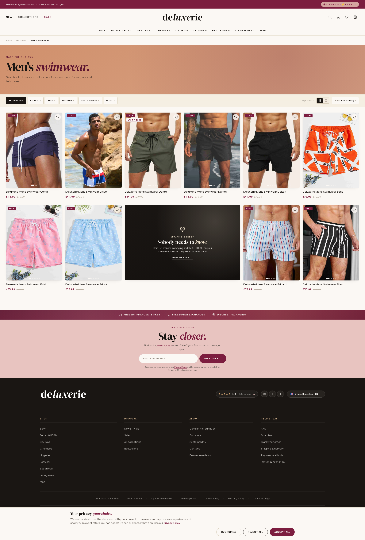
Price (110, 100)
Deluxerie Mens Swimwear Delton (264, 191)
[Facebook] (272, 394)
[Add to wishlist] (58, 117)
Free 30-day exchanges (51, 4)
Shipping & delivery (272, 448)
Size (52, 100)
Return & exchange (273, 462)
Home (9, 40)
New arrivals (131, 428)
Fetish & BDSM (121, 30)
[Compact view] (320, 100)
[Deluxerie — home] (182, 17)
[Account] (338, 17)
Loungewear (245, 30)
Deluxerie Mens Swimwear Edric (323, 191)
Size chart (267, 435)
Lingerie (181, 30)
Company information (203, 428)
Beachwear (221, 30)
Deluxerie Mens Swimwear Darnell (205, 191)
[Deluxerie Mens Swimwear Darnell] (212, 150)
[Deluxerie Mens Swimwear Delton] (271, 150)
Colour (35, 100)
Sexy (102, 30)
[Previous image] (10, 150)
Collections (28, 17)
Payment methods (272, 455)
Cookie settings (261, 498)
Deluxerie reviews (200, 455)
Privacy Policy (180, 367)
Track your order (271, 442)
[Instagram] (264, 394)
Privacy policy (188, 498)
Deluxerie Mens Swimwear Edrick (86, 284)
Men (263, 30)
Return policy (134, 498)
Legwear (200, 30)
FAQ (263, 428)
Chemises (163, 30)
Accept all (282, 531)
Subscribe (213, 358)
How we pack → (182, 257)
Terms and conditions (106, 498)
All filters (18, 100)
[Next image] (58, 150)
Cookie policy (212, 498)
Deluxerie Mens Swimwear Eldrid (26, 284)
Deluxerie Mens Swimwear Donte (146, 191)
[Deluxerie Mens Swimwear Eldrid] (34, 242)
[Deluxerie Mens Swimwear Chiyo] (93, 150)
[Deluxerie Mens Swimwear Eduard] (271, 242)
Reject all (255, 531)
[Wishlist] (347, 17)
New (9, 17)
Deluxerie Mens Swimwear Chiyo (86, 191)
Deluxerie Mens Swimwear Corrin (27, 191)
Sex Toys (144, 30)
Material (68, 100)
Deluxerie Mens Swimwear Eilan (323, 284)
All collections (132, 442)
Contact (195, 448)
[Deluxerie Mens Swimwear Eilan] (331, 242)
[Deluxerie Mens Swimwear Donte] (153, 150)
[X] (280, 394)
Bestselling (345, 100)
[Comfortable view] (326, 100)
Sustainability (198, 442)
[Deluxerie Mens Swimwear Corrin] (34, 150)
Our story (195, 435)
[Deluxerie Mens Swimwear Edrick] (93, 242)
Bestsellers (131, 448)
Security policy (236, 498)
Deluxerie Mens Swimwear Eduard (264, 284)
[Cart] (355, 17)
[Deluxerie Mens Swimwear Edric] (331, 150)
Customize (228, 531)
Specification (90, 100)
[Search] (330, 17)
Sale (48, 17)
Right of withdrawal (161, 498)
